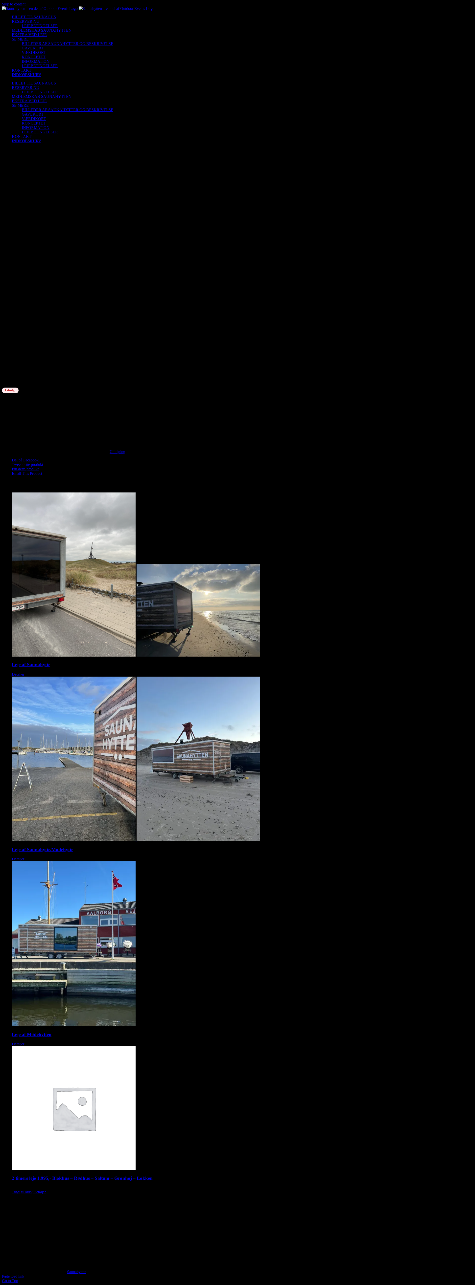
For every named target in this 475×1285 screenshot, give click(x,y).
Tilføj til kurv (22, 1192)
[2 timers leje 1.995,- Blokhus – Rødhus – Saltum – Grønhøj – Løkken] (242, 1108)
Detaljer (18, 674)
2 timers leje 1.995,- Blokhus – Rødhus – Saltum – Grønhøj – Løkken (82, 1178)
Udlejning (117, 452)
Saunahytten (76, 1272)
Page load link (13, 1276)
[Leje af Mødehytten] (242, 944)
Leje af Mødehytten (31, 1034)
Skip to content (13, 4)
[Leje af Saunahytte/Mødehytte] (242, 759)
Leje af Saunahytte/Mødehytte (42, 849)
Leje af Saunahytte (31, 664)
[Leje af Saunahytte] (242, 575)
